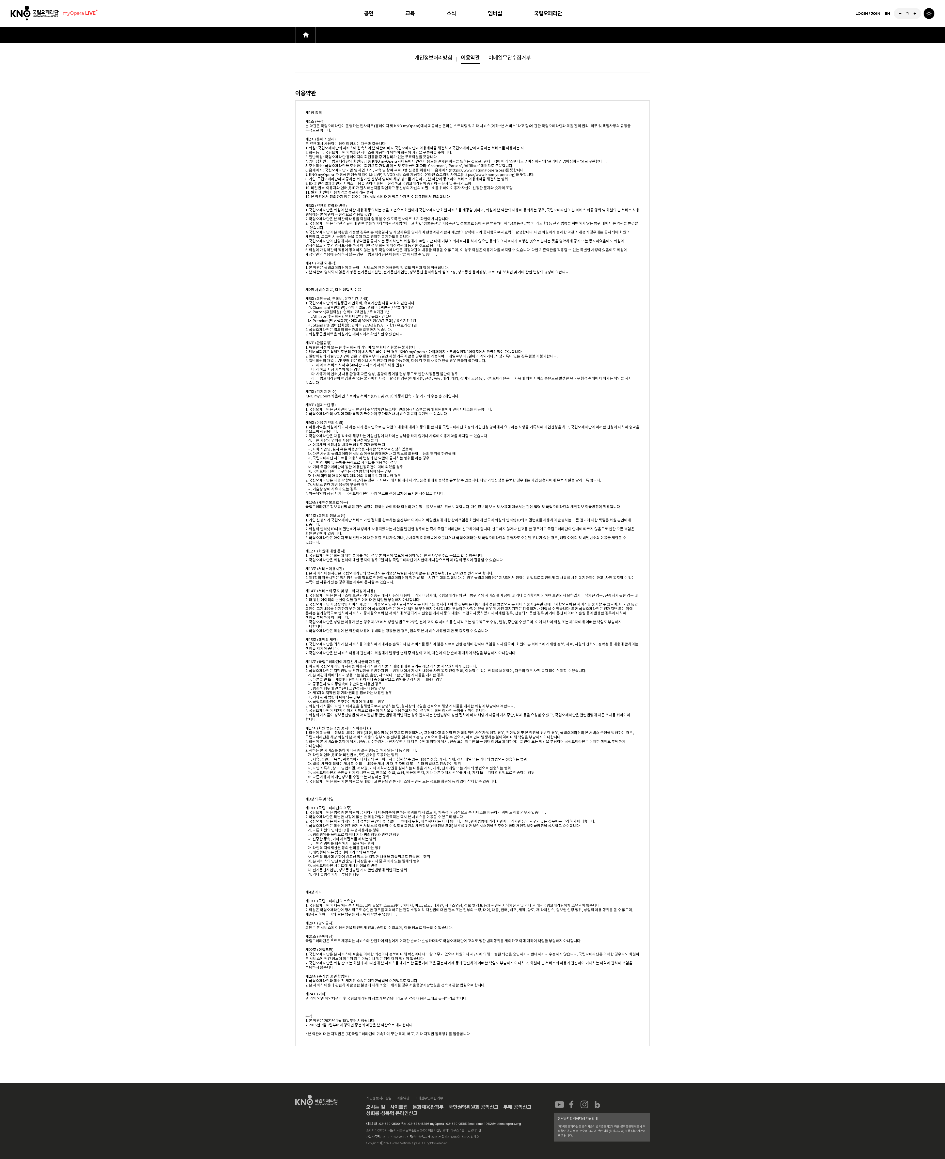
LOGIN (861, 13)
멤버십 (495, 13)
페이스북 (572, 1104)
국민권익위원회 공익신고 (474, 1107)
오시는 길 (375, 1107)
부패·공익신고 (518, 1107)
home (305, 35)
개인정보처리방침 (433, 57)
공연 (368, 13)
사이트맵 (399, 1107)
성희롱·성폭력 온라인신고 (392, 1113)
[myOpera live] (79, 13)
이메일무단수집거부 (509, 57)
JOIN (875, 13)
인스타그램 (584, 1104)
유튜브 (559, 1104)
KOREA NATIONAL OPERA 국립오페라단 (35, 13)
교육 (410, 13)
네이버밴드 (597, 1104)
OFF (929, 13)
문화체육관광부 (428, 1107)
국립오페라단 (548, 13)
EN (887, 13)
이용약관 (470, 57)
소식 (451, 13)
